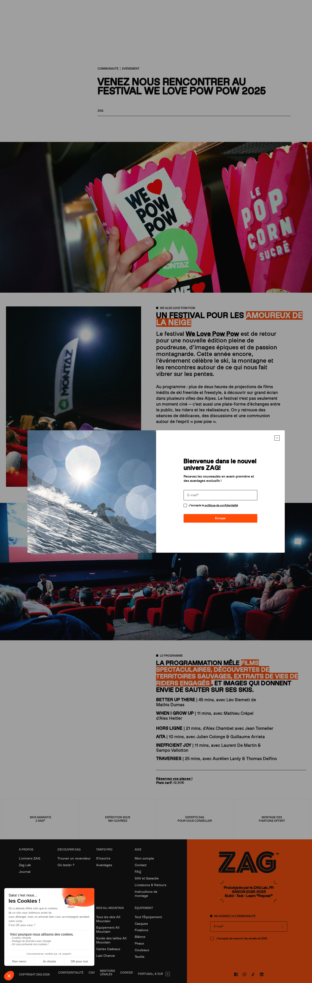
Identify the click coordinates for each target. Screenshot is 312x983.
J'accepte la (213, 505)
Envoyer (220, 518)
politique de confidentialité (221, 505)
